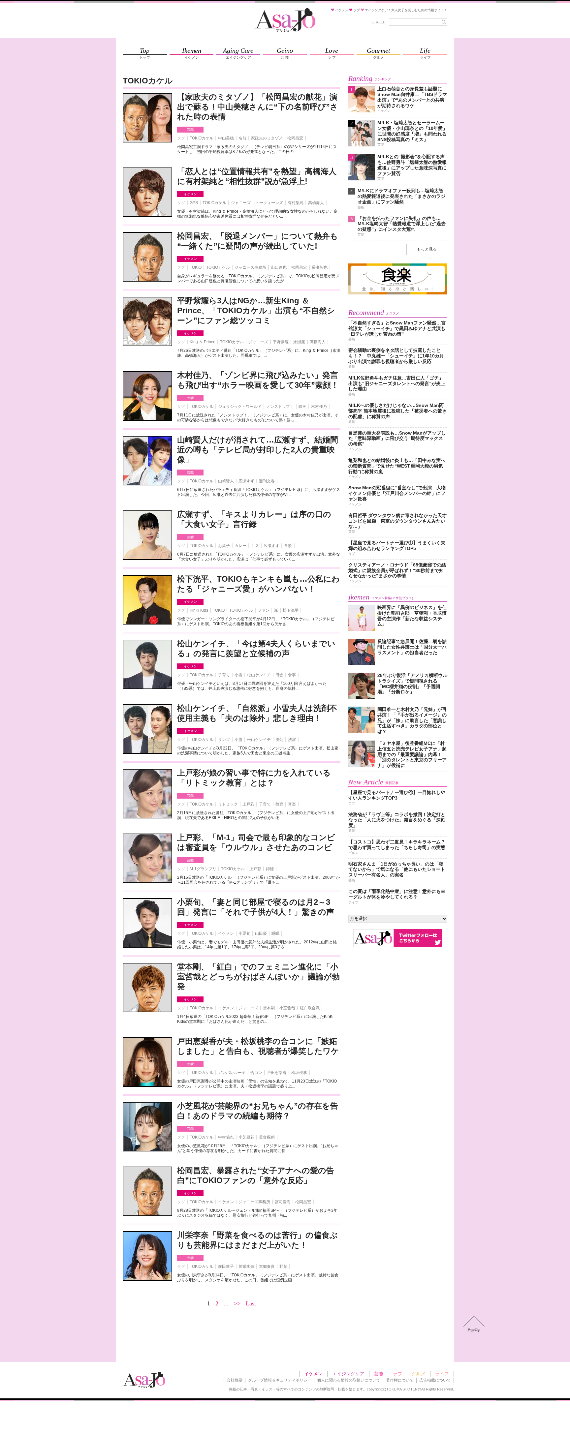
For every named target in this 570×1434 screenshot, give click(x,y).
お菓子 (224, 545)
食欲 (288, 545)
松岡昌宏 (295, 138)
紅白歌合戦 (310, 1008)
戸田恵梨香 (277, 1072)
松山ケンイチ (259, 675)
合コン (256, 1072)
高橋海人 (316, 202)
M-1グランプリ (203, 869)
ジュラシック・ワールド (240, 406)
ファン (263, 610)
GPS (194, 202)
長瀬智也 (320, 267)
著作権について (400, 1380)
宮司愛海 (283, 1202)
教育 (279, 804)
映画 (302, 406)
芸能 (190, 129)
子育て (224, 675)
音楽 (292, 804)
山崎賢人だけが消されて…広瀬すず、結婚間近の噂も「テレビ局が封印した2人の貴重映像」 (257, 449)
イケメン (190, 194)
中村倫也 (226, 1137)
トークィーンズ (269, 202)
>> (237, 1303)
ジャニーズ (241, 202)
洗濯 (292, 739)
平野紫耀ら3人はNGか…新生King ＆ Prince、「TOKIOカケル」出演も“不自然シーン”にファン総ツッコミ (256, 310)
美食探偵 (267, 1137)
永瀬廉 (299, 342)
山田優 (261, 933)
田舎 (279, 675)
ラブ (397, 1373)
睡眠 (275, 933)
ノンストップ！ (280, 406)
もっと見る (427, 249)
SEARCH (378, 22)
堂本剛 (269, 1008)
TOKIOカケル (201, 138)
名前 (242, 138)
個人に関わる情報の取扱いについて (348, 1380)
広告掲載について (435, 1380)
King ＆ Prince (202, 342)
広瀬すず (246, 481)
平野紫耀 (281, 342)
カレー (240, 545)
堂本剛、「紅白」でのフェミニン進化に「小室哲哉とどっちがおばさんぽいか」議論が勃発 (258, 976)
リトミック (228, 804)
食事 (292, 675)
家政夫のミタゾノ (267, 138)
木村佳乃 (319, 406)
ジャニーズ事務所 (250, 267)
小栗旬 (244, 933)
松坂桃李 (299, 1072)
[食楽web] (397, 293)
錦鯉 (270, 869)
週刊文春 (267, 481)
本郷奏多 (267, 1266)
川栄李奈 (246, 1266)
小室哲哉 (287, 1008)
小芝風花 (246, 1137)
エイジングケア (348, 1373)
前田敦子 (226, 1266)
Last (251, 1303)
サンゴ (224, 739)
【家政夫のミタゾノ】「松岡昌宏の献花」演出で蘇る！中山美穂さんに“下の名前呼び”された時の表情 (257, 106)
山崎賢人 (226, 481)
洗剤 (279, 739)
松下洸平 (291, 610)
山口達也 (279, 267)
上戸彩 (248, 804)
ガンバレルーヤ (232, 1072)
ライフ (442, 1373)
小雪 (238, 675)
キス (255, 545)
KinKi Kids (199, 610)
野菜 (283, 1266)
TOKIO (196, 267)
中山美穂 (226, 138)
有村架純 (295, 202)
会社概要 (234, 1380)
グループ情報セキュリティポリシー (279, 1380)
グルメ (419, 1373)
